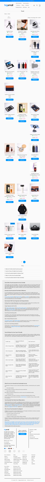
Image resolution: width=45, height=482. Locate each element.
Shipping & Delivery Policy (18, 459)
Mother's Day (24, 456)
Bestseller (27, 5)
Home (5, 13)
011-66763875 (6, 442)
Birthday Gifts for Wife (17, 472)
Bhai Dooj (33, 457)
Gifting (23, 5)
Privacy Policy (16, 463)
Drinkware (18, 5)
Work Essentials (19, 3)
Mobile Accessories (7, 475)
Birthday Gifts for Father (17, 473)
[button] (7, 32)
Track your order (32, 437)
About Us (5, 456)
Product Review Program (8, 462)
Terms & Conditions (17, 460)
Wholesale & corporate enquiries (35, 434)
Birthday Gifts (24, 459)
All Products (25, 7)
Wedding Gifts (24, 462)
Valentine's (33, 463)
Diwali (33, 459)
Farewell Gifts (24, 463)
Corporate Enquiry (7, 460)
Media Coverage (7, 459)
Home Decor (6, 472)
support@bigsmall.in (7, 443)
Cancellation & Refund (17, 457)
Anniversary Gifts (25, 460)
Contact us (31, 431)
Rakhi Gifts (33, 456)
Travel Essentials (26, 3)
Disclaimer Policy (16, 462)
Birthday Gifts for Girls (17, 469)
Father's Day (24, 457)
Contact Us (6, 457)
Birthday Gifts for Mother (18, 475)
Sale (28, 7)
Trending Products (19, 7)
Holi (32, 462)
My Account (31, 435)
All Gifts (5, 463)
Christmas (33, 460)
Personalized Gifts (7, 469)
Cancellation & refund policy (34, 438)
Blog (30, 432)
